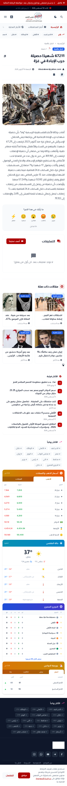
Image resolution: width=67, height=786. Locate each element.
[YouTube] (48, 754)
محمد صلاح (40, 732)
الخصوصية (37, 763)
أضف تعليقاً (16, 241)
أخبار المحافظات (37, 27)
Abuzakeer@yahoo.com (51, 69)
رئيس (35, 459)
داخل (39, 465)
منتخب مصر (20, 732)
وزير (24, 459)
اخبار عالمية (49, 43)
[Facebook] (62, 754)
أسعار (57, 732)
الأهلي (36, 34)
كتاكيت (26, 672)
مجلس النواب (44, 454)
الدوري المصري (53, 465)
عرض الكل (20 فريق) (34, 659)
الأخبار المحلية (16, 27)
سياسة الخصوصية (43, 778)
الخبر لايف (48, 34)
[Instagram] (34, 754)
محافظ (56, 459)
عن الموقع (47, 763)
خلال (13, 34)
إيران (19, 454)
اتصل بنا (18, 763)
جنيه (29, 726)
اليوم (30, 454)
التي (45, 459)
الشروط (27, 763)
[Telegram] (55, 754)
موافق (24, 775)
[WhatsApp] (41, 754)
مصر (4, 34)
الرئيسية (57, 27)
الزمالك (24, 34)
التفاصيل (10, 775)
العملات (18, 479)
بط (11, 672)
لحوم (56, 672)
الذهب (48, 479)
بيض (41, 672)
